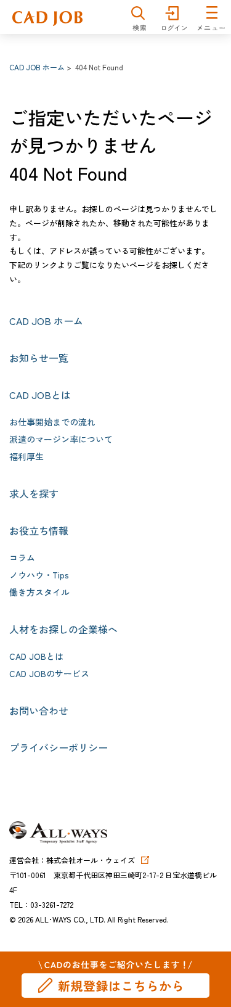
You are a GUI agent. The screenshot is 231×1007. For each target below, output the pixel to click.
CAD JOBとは (40, 394)
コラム (22, 557)
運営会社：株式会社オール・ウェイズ (72, 860)
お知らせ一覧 (38, 357)
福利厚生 (26, 456)
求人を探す (34, 493)
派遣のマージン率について (61, 439)
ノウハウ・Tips (39, 575)
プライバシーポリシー (58, 747)
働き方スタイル (39, 592)
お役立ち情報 (38, 530)
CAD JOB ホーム (37, 67)
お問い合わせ (38, 710)
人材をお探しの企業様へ (63, 629)
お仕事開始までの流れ (52, 422)
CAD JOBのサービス (49, 673)
